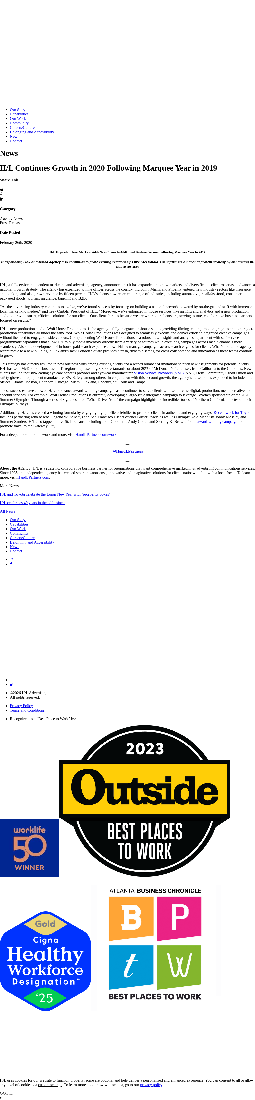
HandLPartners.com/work (95, 434)
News (14, 136)
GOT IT (6, 1093)
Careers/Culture (22, 127)
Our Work (18, 118)
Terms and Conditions (27, 710)
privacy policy (151, 1085)
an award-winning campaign (215, 421)
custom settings (50, 1085)
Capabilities (19, 114)
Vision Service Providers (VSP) (159, 373)
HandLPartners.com (33, 477)
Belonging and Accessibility (32, 132)
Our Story (18, 110)
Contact (16, 141)
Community (19, 123)
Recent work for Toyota (232, 412)
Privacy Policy (21, 706)
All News (7, 511)
